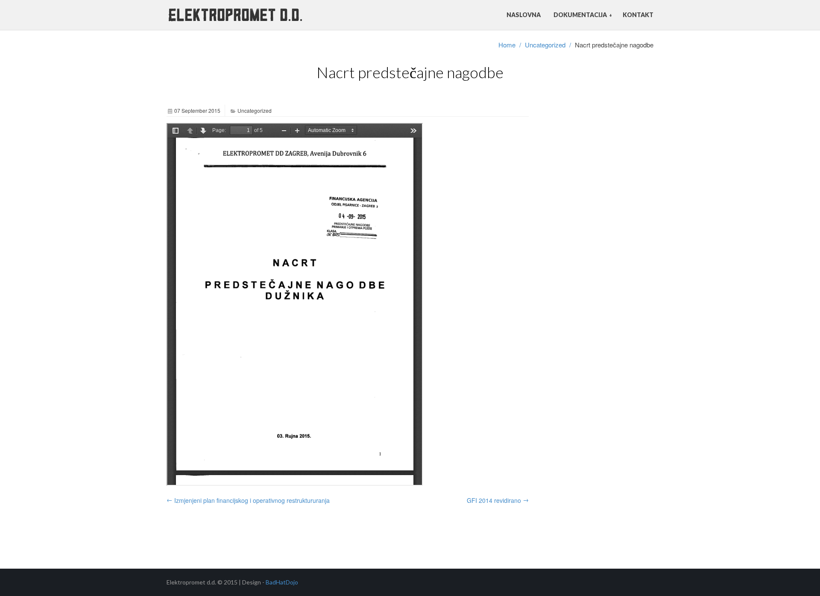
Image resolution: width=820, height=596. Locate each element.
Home (506, 44)
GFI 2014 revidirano (498, 500)
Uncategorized (545, 44)
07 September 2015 (197, 110)
